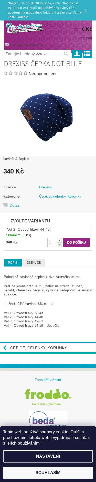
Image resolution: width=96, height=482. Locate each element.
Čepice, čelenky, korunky (60, 196)
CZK (82, 38)
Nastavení (48, 456)
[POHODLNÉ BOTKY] (24, 27)
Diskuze (34, 262)
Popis (13, 262)
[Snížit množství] (59, 244)
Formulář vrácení (48, 380)
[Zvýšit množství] (59, 240)
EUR (89, 38)
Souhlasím (48, 472)
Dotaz (15, 205)
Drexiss (45, 187)
